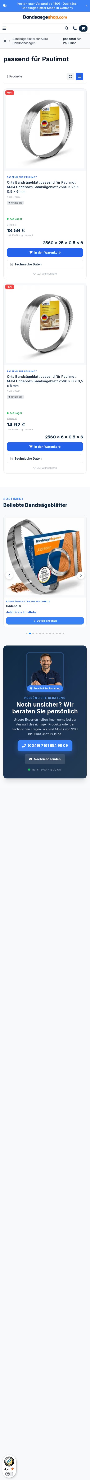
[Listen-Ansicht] (79, 76)
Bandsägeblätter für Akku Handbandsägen (30, 41)
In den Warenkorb (47, 252)
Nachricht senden (47, 759)
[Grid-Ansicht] (70, 76)
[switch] (9, 1474)
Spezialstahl (15, 606)
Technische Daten (28, 264)
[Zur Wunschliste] (81, 592)
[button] (81, 575)
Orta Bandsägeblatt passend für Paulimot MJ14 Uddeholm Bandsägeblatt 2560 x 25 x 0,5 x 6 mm (43, 187)
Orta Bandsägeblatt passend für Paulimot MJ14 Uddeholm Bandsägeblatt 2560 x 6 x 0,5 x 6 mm (45, 381)
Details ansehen (46, 620)
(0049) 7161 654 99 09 (48, 746)
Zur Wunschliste (47, 273)
